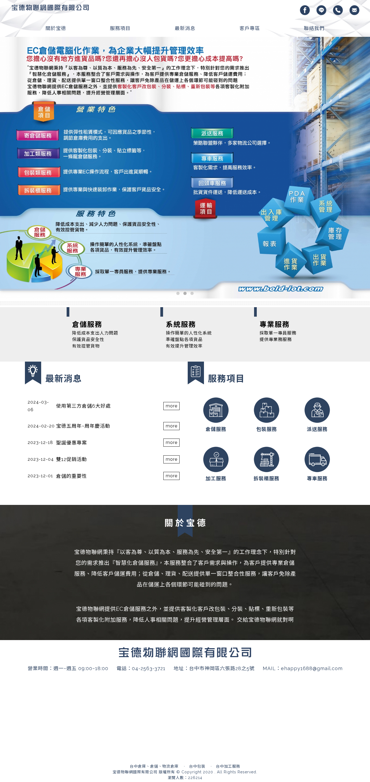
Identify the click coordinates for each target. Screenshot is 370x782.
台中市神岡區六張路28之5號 (222, 547)
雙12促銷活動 (71, 338)
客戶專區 (249, 28)
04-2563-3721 (148, 547)
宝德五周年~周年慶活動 (83, 305)
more (171, 284)
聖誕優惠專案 (71, 322)
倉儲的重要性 (71, 355)
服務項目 (120, 28)
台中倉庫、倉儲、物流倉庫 (154, 645)
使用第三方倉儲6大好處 (83, 285)
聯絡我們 (314, 28)
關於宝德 (56, 28)
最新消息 (185, 28)
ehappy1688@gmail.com (312, 547)
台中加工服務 (228, 645)
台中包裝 (197, 645)
